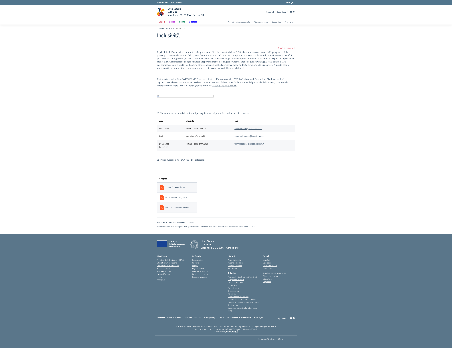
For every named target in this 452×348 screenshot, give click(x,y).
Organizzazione (198, 268)
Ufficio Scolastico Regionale (167, 262)
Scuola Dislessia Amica (175, 187)
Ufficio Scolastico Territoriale (168, 265)
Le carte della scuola (200, 274)
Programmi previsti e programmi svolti (242, 276)
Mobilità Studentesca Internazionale (242, 299)
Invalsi (159, 277)
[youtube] (291, 12)
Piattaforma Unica (164, 271)
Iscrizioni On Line (163, 274)
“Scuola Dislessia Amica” (224, 85)
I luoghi (195, 265)
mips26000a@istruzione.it (240, 326)
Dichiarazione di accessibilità (239, 317)
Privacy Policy (209, 317)
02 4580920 (208, 326)
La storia (195, 262)
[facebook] (288, 12)
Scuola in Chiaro (163, 268)
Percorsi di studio (234, 260)
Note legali (258, 317)
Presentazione (198, 260)
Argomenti (289, 22)
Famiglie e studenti (235, 265)
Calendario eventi (270, 265)
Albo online (267, 268)
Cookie (221, 317)
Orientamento (233, 291)
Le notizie (266, 260)
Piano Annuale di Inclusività (177, 207)
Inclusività (232, 293)
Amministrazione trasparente (239, 22)
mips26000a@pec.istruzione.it (265, 326)
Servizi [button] (172, 21)
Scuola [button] (162, 21)
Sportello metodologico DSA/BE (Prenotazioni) (181, 159)
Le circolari (267, 262)
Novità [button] (182, 21)
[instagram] (294, 12)
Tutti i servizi (232, 268)
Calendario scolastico (236, 282)
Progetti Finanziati (199, 277)
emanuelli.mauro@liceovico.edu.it (249, 136)
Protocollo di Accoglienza (176, 197)
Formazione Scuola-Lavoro (238, 296)
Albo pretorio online (261, 22)
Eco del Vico (276, 22)
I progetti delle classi (236, 279)
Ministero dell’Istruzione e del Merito (171, 260)
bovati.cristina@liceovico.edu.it (248, 128)
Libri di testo (232, 285)
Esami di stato (233, 288)
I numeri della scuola (200, 271)
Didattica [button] (193, 21)
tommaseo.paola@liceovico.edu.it (249, 143)
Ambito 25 (161, 279)
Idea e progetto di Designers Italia (270, 338)
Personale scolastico (236, 262)
